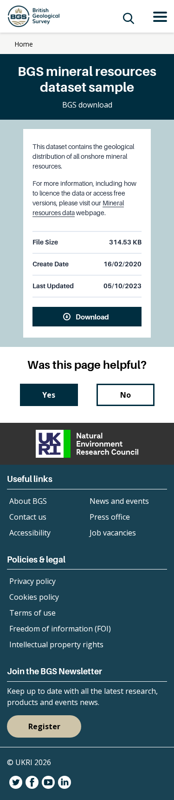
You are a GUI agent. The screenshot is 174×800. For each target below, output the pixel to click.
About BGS (28, 501)
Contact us (27, 517)
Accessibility (30, 533)
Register (44, 726)
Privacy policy (32, 581)
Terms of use (32, 613)
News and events (119, 501)
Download (92, 316)
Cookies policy (34, 597)
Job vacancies (113, 533)
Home (23, 44)
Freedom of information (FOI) (60, 629)
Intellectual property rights (56, 644)
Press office (110, 517)
